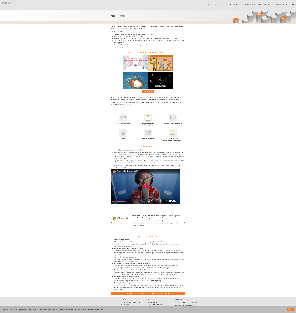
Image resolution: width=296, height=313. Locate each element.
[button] (141, 210)
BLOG (259, 4)
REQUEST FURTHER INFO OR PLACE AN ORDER (148, 294)
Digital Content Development (155, 304)
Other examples (148, 91)
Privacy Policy (98, 310)
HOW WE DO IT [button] (248, 4)
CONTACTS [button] (268, 4)
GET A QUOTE (283, 4)
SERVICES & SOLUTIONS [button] (217, 4)
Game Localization (152, 302)
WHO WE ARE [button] (234, 4)
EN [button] (292, 4)
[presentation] (111, 223)
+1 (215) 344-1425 (125, 304)
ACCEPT (290, 310)
